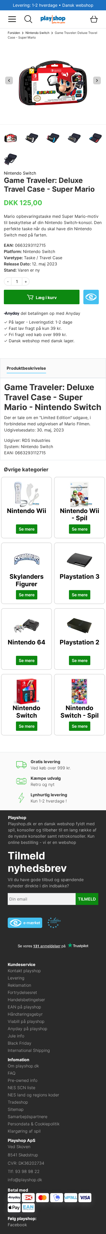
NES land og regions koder (33, 1094)
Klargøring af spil (24, 1131)
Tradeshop (18, 1102)
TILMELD (87, 899)
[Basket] (94, 19)
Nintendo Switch (37, 33)
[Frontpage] (52, 18)
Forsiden (14, 33)
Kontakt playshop (24, 970)
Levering (16, 977)
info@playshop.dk (25, 1179)
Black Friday (19, 1043)
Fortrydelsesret (22, 992)
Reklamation (19, 985)
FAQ (11, 1073)
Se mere (26, 529)
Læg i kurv (46, 297)
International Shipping (29, 1050)
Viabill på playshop (26, 1021)
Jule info (16, 1035)
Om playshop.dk (23, 1065)
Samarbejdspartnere (27, 1116)
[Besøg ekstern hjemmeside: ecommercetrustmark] (54, 922)
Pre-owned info (22, 1080)
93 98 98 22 (27, 1171)
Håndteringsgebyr (25, 1014)
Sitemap (16, 1109)
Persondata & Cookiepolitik (33, 1123)
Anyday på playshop (27, 1028)
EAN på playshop (24, 1006)
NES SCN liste (21, 1087)
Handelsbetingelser (26, 999)
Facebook (17, 1224)
